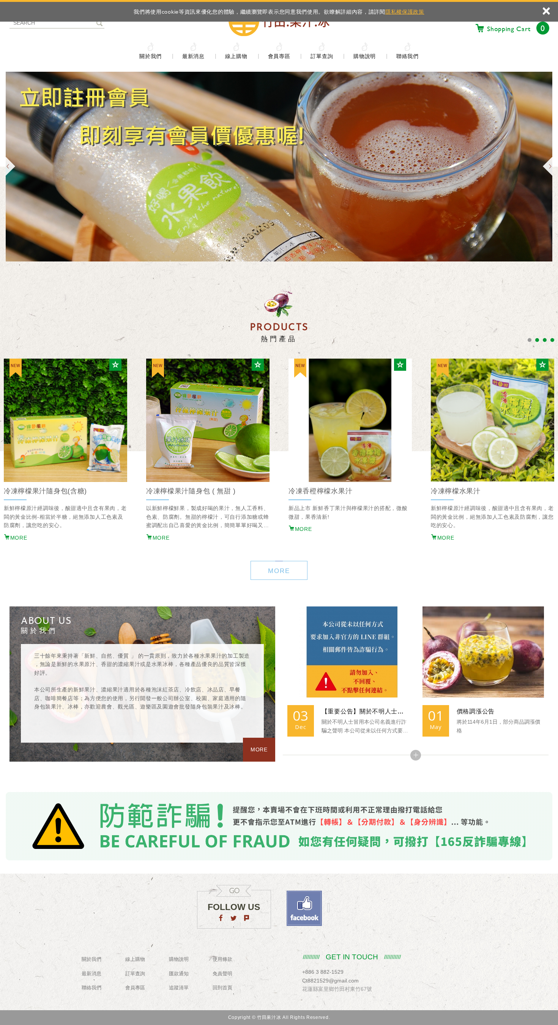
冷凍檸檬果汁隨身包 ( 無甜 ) (191, 491)
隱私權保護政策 (404, 12)
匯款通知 (179, 973)
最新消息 (193, 56)
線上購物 (236, 56)
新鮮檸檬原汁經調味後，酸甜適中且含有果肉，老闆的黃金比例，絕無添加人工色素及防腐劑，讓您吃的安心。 (492, 516)
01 (435, 715)
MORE (18, 538)
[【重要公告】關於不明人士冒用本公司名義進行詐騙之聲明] (348, 652)
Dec (300, 727)
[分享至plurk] (247, 919)
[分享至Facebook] (221, 919)
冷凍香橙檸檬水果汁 (320, 491)
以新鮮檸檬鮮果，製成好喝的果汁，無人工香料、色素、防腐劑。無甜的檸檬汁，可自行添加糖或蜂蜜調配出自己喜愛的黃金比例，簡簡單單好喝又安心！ (207, 517)
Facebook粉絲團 (304, 908)
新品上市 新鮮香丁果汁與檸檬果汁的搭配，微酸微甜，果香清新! (347, 512)
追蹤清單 (179, 987)
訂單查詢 (322, 56)
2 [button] (537, 340)
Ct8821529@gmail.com (330, 981)
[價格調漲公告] (483, 652)
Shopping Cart (516, 28)
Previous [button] (10, 166)
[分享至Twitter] (234, 919)
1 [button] (529, 340)
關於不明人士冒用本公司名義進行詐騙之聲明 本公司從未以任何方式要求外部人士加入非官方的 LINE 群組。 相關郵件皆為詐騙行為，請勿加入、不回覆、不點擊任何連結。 (365, 727)
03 (300, 715)
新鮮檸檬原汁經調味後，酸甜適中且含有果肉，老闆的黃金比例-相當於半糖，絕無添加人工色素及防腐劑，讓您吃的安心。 (65, 516)
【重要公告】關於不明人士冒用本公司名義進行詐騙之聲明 (365, 711)
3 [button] (545, 340)
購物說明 (364, 56)
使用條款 (222, 959)
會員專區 (279, 56)
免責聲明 (222, 973)
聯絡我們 (407, 56)
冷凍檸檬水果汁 (456, 491)
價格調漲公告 (476, 711)
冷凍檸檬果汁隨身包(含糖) (45, 491)
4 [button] (552, 340)
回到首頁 (222, 987)
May (435, 727)
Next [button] (547, 166)
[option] (208, 460)
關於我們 (150, 56)
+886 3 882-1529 (323, 972)
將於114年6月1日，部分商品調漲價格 (498, 726)
